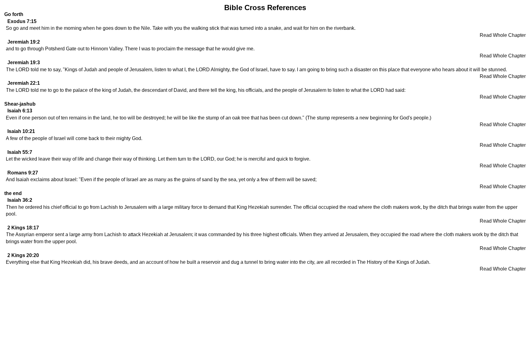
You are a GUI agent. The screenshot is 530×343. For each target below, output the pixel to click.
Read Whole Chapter (503, 35)
